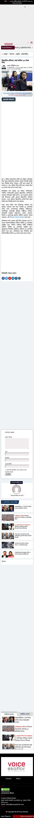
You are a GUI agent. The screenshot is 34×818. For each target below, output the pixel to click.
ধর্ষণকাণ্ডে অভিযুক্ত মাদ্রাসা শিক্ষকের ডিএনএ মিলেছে (22, 526)
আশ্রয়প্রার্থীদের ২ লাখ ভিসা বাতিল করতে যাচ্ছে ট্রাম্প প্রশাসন (23, 507)
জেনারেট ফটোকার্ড (8, 99)
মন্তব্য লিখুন (8, 437)
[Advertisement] (17, 22)
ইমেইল (7, 458)
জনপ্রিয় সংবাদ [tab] (25, 714)
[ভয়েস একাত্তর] (17, 766)
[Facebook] (3, 278)
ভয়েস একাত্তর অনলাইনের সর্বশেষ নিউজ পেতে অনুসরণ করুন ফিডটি (17, 94)
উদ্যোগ (12, 54)
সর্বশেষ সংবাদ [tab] (9, 714)
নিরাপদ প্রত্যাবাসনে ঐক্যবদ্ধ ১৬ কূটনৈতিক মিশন (23, 517)
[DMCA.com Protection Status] (5, 790)
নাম (6, 452)
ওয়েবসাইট (8, 464)
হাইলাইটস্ (24, 54)
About (18, 779)
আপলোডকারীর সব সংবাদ (17, 495)
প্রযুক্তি (18, 54)
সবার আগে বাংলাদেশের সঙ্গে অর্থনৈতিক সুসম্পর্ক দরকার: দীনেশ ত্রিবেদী (23, 535)
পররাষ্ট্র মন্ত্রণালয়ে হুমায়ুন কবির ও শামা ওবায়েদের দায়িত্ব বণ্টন (23, 553)
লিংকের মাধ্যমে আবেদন (17, 217)
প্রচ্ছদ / (6, 54)
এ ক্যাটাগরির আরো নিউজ (10, 502)
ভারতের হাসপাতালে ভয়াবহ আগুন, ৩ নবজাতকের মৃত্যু (21, 544)
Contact (8, 779)
